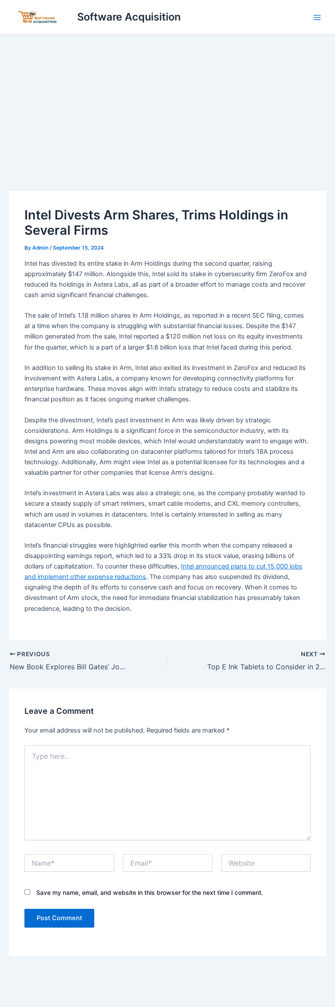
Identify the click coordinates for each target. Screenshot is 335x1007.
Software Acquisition (129, 16)
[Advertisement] (167, 100)
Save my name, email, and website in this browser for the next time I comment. (149, 892)
